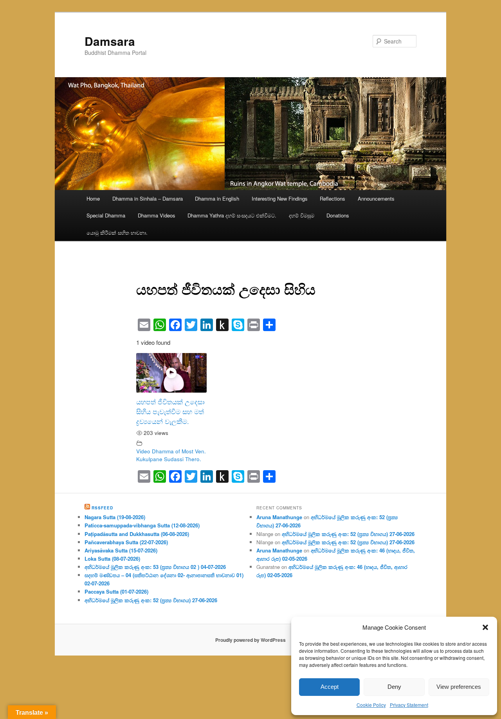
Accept (330, 686)
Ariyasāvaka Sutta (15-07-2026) (121, 550)
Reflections (332, 198)
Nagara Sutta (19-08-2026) (115, 517)
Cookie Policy (371, 704)
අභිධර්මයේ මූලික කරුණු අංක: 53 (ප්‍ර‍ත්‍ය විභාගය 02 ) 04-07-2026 (155, 566)
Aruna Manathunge (279, 517)
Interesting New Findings (280, 198)
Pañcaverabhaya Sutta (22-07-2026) (126, 542)
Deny (394, 686)
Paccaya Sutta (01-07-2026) (116, 591)
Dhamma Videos (156, 215)
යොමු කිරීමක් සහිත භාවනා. (117, 232)
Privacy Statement (409, 704)
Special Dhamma (106, 215)
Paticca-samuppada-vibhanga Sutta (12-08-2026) (142, 525)
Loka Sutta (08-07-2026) (112, 558)
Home (93, 198)
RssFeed (102, 508)
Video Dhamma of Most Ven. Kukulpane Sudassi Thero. (171, 455)
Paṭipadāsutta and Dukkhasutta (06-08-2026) (137, 534)
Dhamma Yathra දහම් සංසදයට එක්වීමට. (231, 215)
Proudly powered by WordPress (250, 639)
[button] (485, 627)
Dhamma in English (217, 198)
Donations (337, 215)
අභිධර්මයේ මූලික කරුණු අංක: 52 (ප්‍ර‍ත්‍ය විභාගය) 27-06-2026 (151, 600)
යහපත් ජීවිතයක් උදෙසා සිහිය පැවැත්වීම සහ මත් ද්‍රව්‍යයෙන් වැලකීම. (170, 411)
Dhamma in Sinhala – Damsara (147, 198)
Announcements (376, 198)
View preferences (458, 686)
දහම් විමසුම (301, 215)
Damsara (110, 41)
